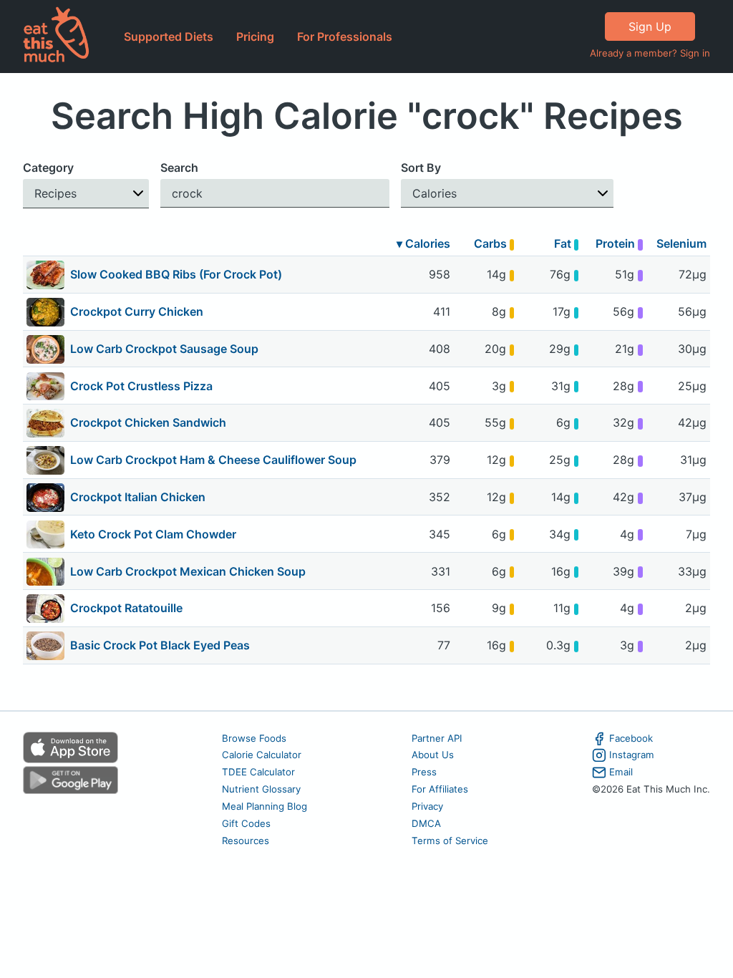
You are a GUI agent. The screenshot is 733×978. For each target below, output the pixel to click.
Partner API (437, 738)
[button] (86, 193)
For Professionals (344, 36)
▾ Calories (423, 243)
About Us (433, 754)
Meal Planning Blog (264, 806)
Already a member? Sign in (650, 53)
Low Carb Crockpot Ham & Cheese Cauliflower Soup (213, 459)
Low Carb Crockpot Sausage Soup (164, 349)
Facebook (631, 738)
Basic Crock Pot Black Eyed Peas (160, 645)
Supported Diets (168, 36)
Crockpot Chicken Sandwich (148, 422)
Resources (245, 840)
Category (48, 167)
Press (424, 772)
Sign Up (649, 26)
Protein (617, 243)
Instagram (631, 754)
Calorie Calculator (261, 754)
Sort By (421, 167)
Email (621, 772)
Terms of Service (450, 840)
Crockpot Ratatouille (126, 608)
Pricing (255, 36)
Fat (564, 243)
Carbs (492, 243)
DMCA (426, 823)
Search (179, 167)
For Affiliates (440, 789)
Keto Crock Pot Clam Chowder (153, 534)
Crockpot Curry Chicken (136, 311)
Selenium (681, 243)
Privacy (427, 806)
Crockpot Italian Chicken (137, 497)
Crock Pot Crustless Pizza (141, 386)
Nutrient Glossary (261, 789)
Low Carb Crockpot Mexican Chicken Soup (188, 571)
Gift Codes (246, 823)
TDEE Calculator (258, 772)
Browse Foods (254, 738)
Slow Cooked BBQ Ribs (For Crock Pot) (176, 274)
